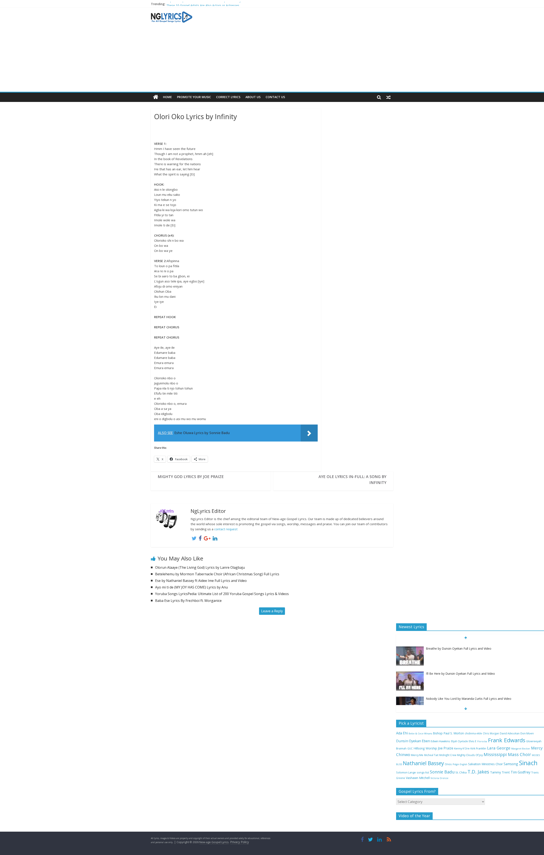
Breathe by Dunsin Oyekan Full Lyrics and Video (458, 644)
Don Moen (527, 733)
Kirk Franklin (478, 748)
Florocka (482, 741)
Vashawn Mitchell (418, 778)
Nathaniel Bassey (423, 763)
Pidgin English (460, 764)
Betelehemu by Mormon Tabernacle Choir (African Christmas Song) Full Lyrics (217, 574)
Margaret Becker (520, 748)
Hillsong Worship (425, 748)
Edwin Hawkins (440, 741)
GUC (410, 748)
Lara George (498, 748)
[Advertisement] (272, 60)
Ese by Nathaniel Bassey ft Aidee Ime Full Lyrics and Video (201, 580)
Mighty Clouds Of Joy (470, 755)
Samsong (511, 764)
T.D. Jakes (478, 771)
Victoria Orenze (439, 778)
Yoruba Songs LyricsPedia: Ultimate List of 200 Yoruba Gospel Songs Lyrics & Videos (222, 593)
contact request (226, 529)
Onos (448, 764)
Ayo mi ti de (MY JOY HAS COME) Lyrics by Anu (191, 587)
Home (167, 97)
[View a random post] (388, 97)
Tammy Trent (500, 772)
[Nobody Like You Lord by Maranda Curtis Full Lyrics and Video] (410, 695)
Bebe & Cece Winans (420, 733)
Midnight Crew (447, 755)
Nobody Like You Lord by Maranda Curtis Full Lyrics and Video (468, 695)
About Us (253, 97)
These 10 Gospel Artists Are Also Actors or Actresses (202, 4)
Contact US (275, 97)
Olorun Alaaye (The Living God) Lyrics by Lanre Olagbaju (200, 567)
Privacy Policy (239, 842)
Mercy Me (417, 755)
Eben (426, 740)
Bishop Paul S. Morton (448, 733)
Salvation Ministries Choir (485, 764)
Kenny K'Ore (462, 748)
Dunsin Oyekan (408, 740)
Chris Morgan (491, 733)
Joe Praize (445, 748)
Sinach (528, 763)
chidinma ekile (473, 733)
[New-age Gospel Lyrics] (155, 97)
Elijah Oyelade (459, 741)
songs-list (423, 772)
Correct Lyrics (228, 97)
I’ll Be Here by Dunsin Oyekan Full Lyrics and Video (460, 669)
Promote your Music (194, 97)
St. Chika (461, 772)
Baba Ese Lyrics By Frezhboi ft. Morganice (188, 600)
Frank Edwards (506, 740)
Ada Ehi (402, 733)
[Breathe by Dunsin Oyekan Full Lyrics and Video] (410, 645)
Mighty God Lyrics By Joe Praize (191, 476)
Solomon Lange (406, 772)
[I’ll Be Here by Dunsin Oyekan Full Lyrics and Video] (410, 670)
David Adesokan (510, 733)
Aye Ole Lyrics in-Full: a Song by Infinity (352, 479)
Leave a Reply (272, 611)
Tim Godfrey (520, 772)
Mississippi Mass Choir (507, 754)
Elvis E (472, 741)
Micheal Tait (431, 755)
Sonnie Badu (442, 772)
